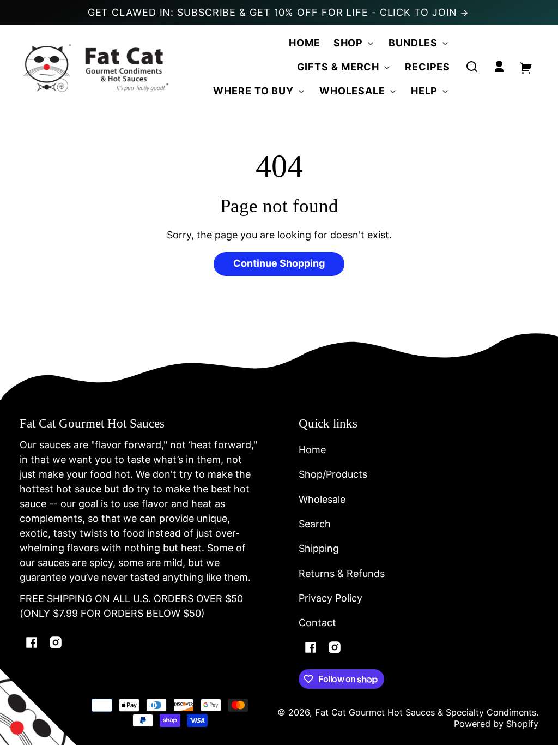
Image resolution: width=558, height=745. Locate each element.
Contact (317, 622)
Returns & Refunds (342, 573)
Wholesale (322, 499)
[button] (472, 67)
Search (315, 524)
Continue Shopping (279, 263)
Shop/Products (333, 474)
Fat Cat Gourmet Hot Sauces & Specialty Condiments (425, 712)
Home (312, 449)
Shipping (319, 548)
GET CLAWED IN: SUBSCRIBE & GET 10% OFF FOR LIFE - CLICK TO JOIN (274, 12)
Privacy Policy (330, 598)
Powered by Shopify (496, 723)
